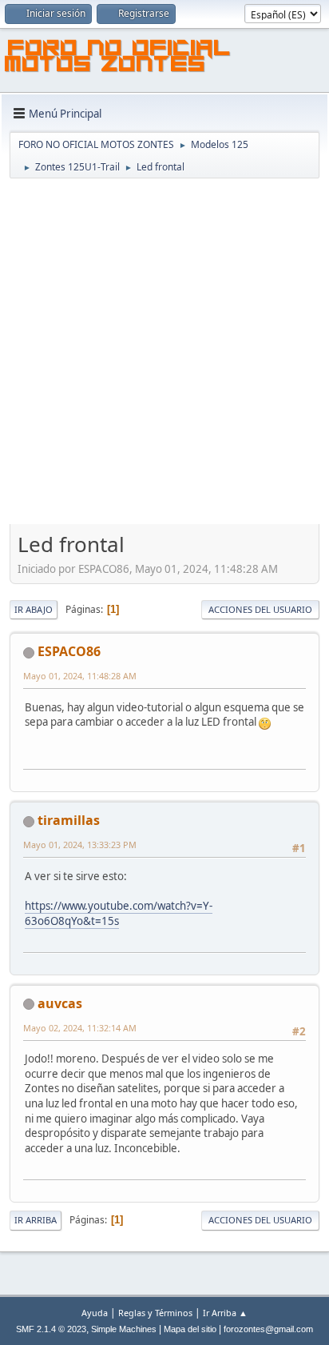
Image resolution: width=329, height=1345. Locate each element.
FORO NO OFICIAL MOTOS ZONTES (118, 58)
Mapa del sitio (190, 1329)
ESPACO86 (69, 651)
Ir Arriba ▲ (225, 1313)
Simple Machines (124, 1329)
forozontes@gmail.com (268, 1329)
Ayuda (94, 1313)
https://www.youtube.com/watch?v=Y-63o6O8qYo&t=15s (118, 913)
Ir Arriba (35, 1220)
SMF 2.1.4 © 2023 (51, 1329)
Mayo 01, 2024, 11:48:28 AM (80, 676)
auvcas (60, 1003)
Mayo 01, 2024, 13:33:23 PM (80, 845)
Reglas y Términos (155, 1313)
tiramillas (69, 820)
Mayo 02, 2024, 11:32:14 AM (80, 1028)
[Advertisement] (164, 353)
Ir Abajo (33, 609)
